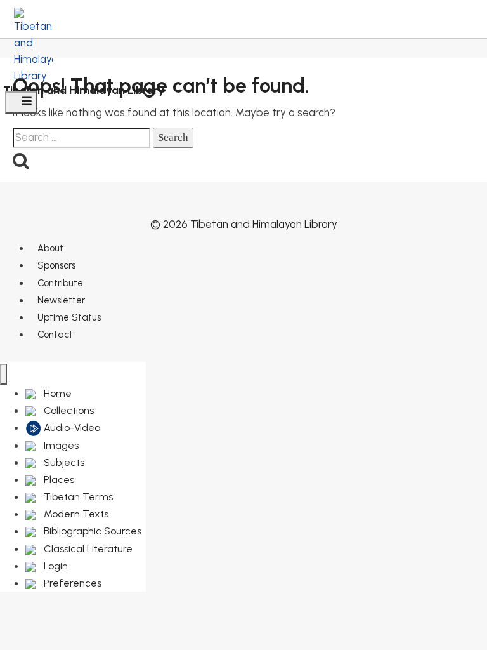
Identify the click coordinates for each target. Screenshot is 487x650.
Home (56, 393)
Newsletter (61, 300)
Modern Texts (74, 514)
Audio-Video (70, 427)
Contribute (60, 283)
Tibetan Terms (77, 497)
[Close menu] (3, 374)
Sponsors (56, 265)
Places (57, 480)
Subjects (62, 462)
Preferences (71, 583)
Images (60, 445)
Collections (67, 410)
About (50, 248)
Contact (55, 334)
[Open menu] (21, 102)
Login (54, 566)
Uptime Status (69, 317)
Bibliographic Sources (91, 531)
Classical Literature (87, 549)
